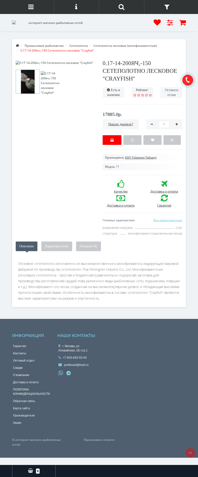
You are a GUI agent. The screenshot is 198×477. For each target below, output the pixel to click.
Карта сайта (21, 408)
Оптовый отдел (23, 360)
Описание (26, 246)
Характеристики (57, 246)
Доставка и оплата (26, 382)
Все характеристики (168, 220)
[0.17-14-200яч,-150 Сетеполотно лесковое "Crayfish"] (55, 63)
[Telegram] (68, 373)
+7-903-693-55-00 (75, 357)
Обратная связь (24, 401)
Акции (17, 422)
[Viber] (76, 373)
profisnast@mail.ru (76, 365)
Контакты (19, 353)
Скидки (18, 368)
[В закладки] (152, 140)
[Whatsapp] (60, 372)
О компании (21, 375)
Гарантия (19, 346)
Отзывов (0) (88, 246)
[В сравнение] (172, 140)
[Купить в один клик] (132, 140)
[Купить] (112, 140)
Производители (24, 415)
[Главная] (17, 46)
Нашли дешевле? (120, 124)
